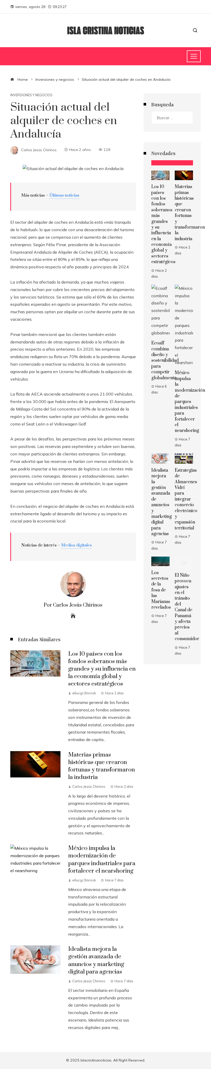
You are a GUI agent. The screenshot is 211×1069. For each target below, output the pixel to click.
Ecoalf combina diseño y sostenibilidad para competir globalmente (165, 360)
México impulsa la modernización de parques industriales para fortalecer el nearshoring (101, 859)
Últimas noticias (64, 195)
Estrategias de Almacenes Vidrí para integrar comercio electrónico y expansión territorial (186, 499)
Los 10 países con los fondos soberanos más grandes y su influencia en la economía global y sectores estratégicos (102, 669)
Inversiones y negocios (31, 95)
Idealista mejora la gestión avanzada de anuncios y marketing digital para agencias (96, 960)
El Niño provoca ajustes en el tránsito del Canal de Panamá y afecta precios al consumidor (187, 607)
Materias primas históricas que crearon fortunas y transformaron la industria (101, 766)
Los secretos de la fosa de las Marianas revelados (161, 590)
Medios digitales (76, 545)
